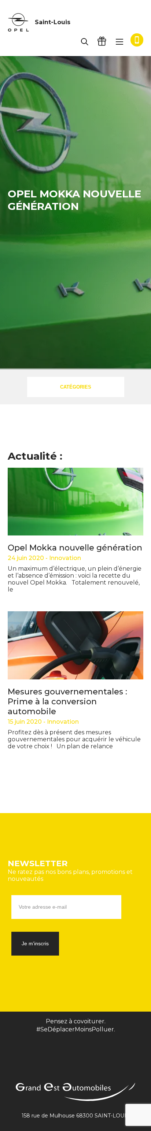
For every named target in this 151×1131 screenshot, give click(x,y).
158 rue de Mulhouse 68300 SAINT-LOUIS (75, 1115)
